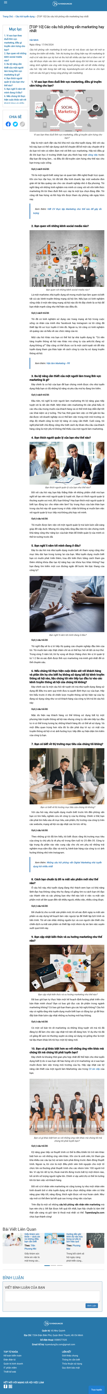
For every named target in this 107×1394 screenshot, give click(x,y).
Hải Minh (34, 40)
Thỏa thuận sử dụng (72, 1363)
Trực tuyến (96, 1389)
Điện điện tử (10, 1359)
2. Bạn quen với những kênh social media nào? (15, 57)
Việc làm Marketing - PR (58, 363)
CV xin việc (94, 1069)
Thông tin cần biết (71, 1359)
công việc (93, 155)
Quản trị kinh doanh (13, 1363)
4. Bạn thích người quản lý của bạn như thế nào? (14, 82)
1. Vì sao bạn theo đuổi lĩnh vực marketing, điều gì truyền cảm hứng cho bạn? (14, 42)
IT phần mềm (10, 1367)
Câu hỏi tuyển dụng (25, 16)
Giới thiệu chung (70, 1355)
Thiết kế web (10, 1371)
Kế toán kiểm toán (12, 1355)
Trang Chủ (8, 16)
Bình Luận (91, 1306)
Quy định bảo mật (71, 1367)
